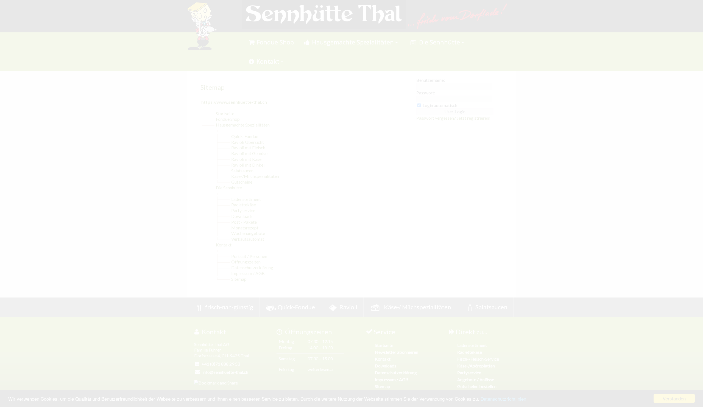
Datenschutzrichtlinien (503, 398)
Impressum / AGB (248, 273)
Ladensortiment (246, 199)
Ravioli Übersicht (247, 142)
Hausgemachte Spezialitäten (243, 124)
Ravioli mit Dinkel (247, 164)
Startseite (225, 113)
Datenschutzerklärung (252, 267)
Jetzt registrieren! (473, 117)
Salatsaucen (242, 170)
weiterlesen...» (321, 369)
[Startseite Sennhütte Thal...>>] (324, 13)
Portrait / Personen (249, 256)
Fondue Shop (228, 119)
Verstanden (674, 398)
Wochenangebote (248, 233)
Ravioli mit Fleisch (248, 147)
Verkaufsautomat (247, 239)
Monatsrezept (244, 227)
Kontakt (223, 244)
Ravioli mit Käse (246, 159)
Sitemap (239, 279)
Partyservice (243, 210)
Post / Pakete (244, 221)
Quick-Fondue (244, 136)
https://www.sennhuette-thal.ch (234, 102)
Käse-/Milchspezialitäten (255, 176)
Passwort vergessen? (436, 117)
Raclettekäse (243, 204)
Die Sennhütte (229, 187)
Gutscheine (241, 181)
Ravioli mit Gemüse (249, 153)
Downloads (242, 216)
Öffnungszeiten (246, 261)
